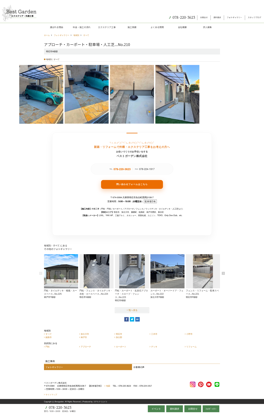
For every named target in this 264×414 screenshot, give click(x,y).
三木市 (154, 334)
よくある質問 (157, 27)
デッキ (154, 346)
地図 (108, 386)
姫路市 (49, 337)
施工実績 (132, 27)
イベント (156, 408)
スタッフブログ (254, 17)
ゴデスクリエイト (100, 402)
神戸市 (84, 337)
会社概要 (182, 27)
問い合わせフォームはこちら (132, 184)
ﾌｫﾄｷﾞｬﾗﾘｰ (211, 408)
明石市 (119, 334)
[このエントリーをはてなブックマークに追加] (137, 319)
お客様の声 (138, 367)
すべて (49, 334)
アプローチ (86, 346)
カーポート (121, 346)
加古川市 (85, 334)
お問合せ (204, 17)
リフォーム (191, 346)
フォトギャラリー (234, 17)
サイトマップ (51, 394)
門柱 (48, 346)
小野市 (189, 334)
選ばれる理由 (56, 27)
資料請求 (217, 17)
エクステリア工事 (107, 27)
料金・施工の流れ (81, 27)
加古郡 (119, 337)
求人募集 (207, 27)
